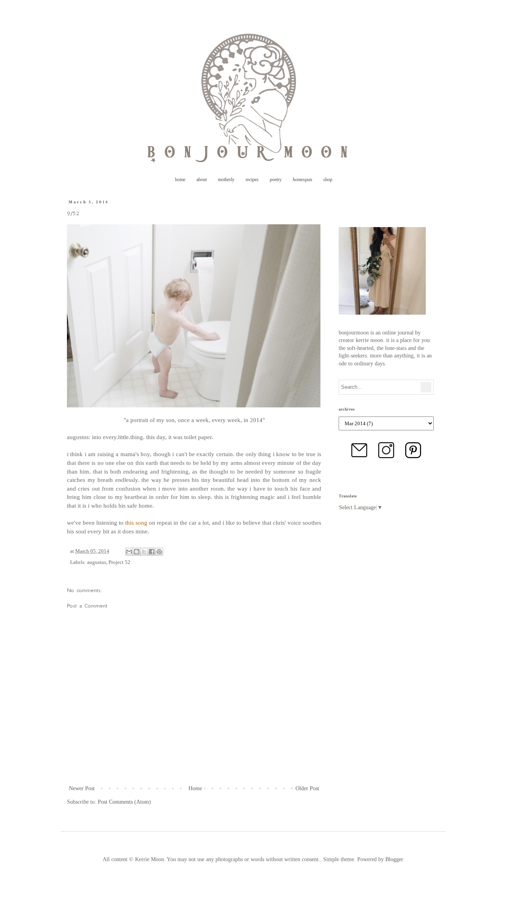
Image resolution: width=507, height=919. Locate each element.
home (180, 179)
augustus (96, 562)
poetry (276, 179)
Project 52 (119, 562)
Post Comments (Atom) (124, 802)
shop (327, 179)
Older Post (307, 788)
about (201, 179)
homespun (302, 179)
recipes (252, 179)
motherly (226, 179)
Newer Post (82, 788)
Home (195, 788)
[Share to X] (144, 552)
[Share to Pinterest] (159, 552)
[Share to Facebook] (152, 552)
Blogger (394, 859)
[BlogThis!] (137, 552)
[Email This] (129, 552)
